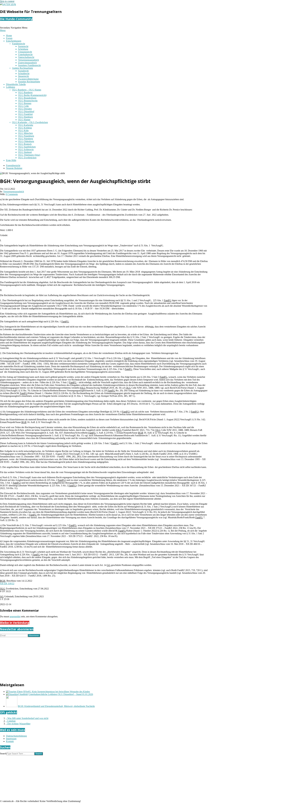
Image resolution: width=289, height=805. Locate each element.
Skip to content (7, 1)
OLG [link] (82, 388)
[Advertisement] (90, 658)
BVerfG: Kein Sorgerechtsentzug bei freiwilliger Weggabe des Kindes (56, 691)
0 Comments (12, 194)
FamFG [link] (167, 300)
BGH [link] (2, 580)
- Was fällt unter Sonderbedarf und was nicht (27, 718)
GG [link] (108, 565)
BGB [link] (23, 422)
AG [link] (2, 596)
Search (3, 753)
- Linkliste (11, 721)
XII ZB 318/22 (7, 583)
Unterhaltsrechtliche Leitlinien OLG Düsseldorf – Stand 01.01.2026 (60, 694)
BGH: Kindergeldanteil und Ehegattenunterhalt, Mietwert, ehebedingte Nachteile (56, 706)
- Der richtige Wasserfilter (18, 723)
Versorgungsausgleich (13, 191)
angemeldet (15, 616)
